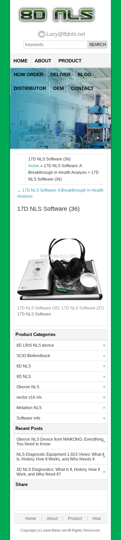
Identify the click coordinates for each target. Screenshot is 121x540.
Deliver (60, 74)
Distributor (30, 88)
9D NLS (23, 376)
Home (20, 60)
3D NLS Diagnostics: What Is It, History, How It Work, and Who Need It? (58, 472)
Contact (82, 88)
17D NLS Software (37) (83, 308)
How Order (28, 74)
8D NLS (23, 366)
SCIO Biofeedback (33, 355)
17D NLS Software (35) (38, 308)
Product (70, 60)
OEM (58, 88)
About (43, 60)
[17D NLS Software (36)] (60, 298)
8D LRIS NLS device (35, 345)
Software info (28, 418)
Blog (84, 74)
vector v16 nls (29, 397)
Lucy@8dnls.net (65, 34)
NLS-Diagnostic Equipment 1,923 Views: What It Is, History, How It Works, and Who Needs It (60, 456)
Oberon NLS (27, 387)
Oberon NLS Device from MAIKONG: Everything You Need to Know (60, 441)
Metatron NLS (29, 407)
